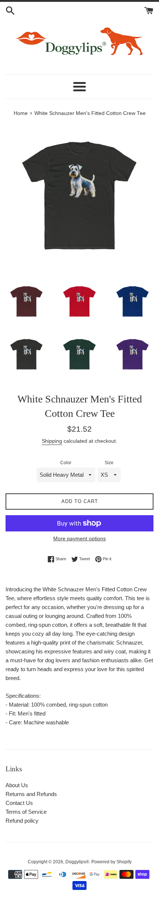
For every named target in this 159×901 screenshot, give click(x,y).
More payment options (79, 538)
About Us (17, 785)
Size (109, 462)
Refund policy (22, 820)
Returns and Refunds (31, 794)
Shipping (52, 441)
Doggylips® (77, 861)
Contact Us (19, 803)
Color (65, 462)
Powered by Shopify (111, 861)
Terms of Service (26, 812)
